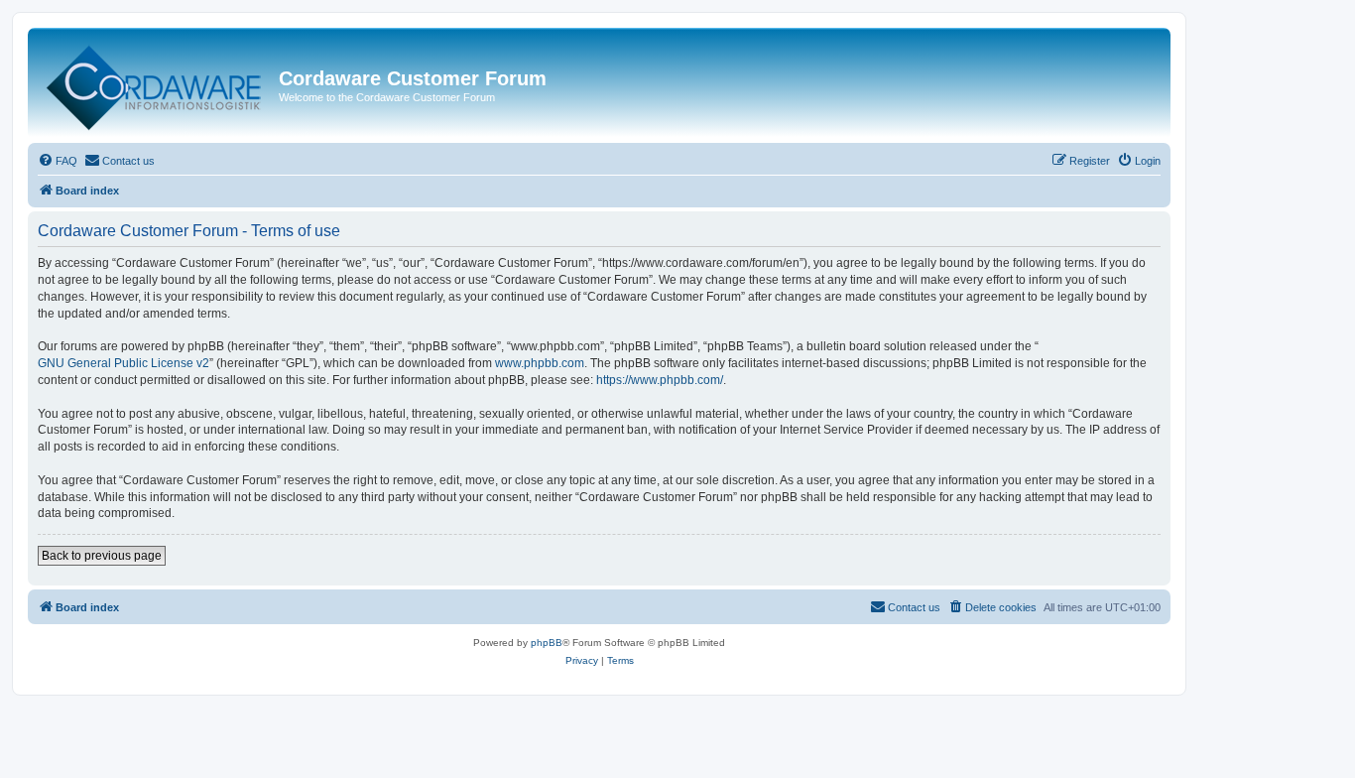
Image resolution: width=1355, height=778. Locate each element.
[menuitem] (57, 161)
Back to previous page (102, 556)
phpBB (546, 642)
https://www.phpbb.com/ (659, 380)
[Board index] (156, 83)
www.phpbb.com (539, 363)
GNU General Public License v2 (123, 363)
